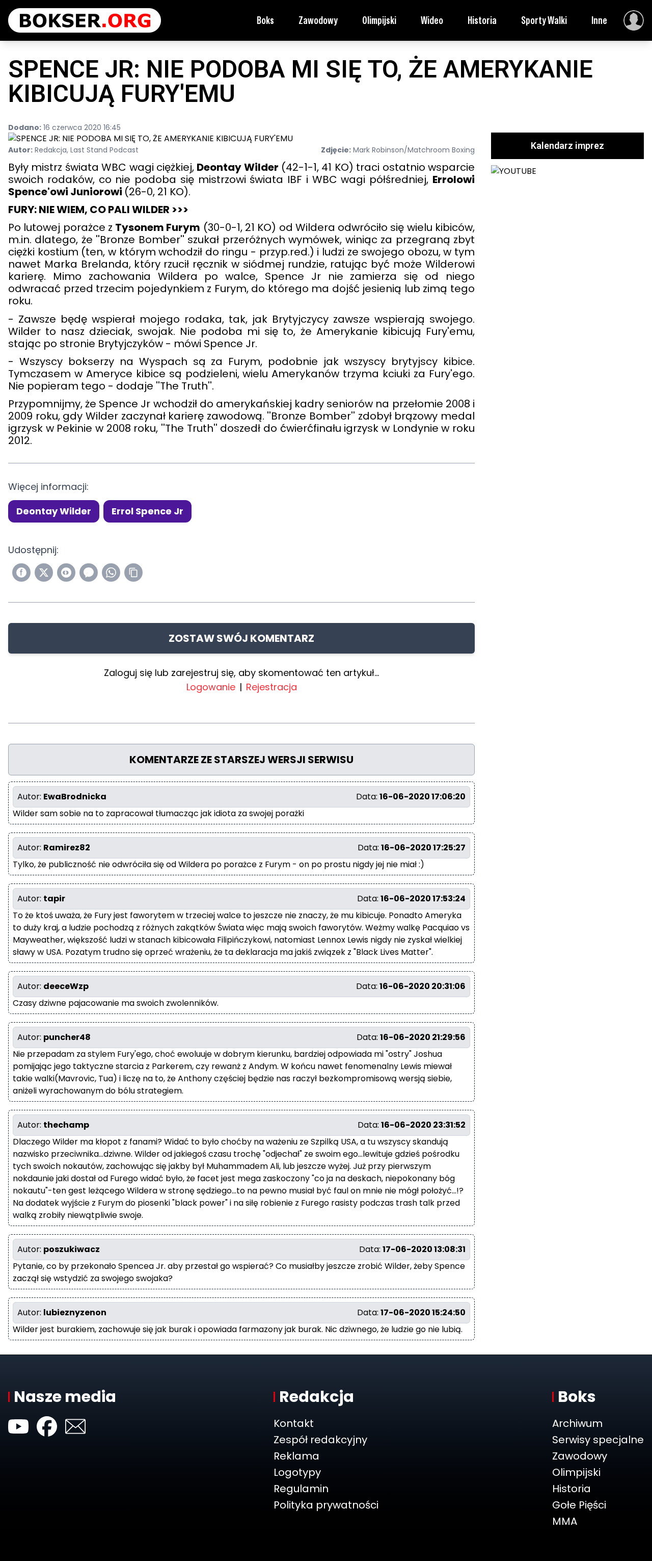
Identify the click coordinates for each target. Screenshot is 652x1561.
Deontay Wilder (53, 511)
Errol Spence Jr (147, 511)
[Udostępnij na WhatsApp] (111, 572)
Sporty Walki (544, 20)
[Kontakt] (75, 1426)
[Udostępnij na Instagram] (66, 572)
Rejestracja (271, 687)
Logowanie (210, 687)
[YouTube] (18, 1426)
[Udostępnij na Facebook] (21, 572)
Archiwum (577, 1423)
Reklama (296, 1456)
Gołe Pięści (579, 1505)
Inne (599, 20)
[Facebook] (47, 1426)
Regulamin (301, 1488)
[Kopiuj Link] (133, 572)
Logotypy (297, 1472)
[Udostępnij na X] (44, 572)
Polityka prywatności (326, 1505)
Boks (265, 20)
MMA (564, 1521)
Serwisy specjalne (598, 1440)
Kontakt (294, 1423)
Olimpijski (379, 20)
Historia (482, 20)
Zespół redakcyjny (320, 1440)
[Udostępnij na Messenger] (88, 572)
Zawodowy (318, 20)
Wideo (432, 20)
